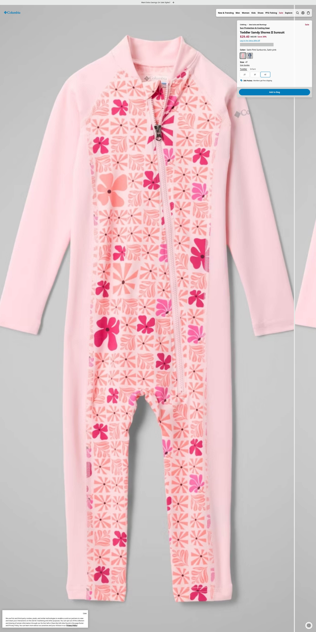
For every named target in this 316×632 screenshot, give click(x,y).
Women (245, 12)
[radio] (243, 56)
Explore (288, 12)
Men (238, 12)
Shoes (260, 12)
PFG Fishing (271, 12)
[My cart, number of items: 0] (308, 13)
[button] (308, 625)
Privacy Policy (71, 625)
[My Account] (303, 13)
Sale (281, 12)
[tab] (243, 69)
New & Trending (226, 12)
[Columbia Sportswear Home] (12, 12)
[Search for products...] (297, 13)
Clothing (243, 25)
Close (85, 613)
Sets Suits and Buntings (258, 25)
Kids (253, 12)
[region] (158, 318)
